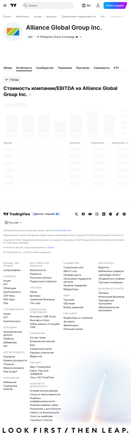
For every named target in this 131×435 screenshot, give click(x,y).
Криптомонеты (12, 291)
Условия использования (44, 390)
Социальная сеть (73, 267)
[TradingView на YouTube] (90, 214)
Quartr (51, 247)
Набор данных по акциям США (45, 325)
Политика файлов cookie (44, 404)
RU (89, 5)
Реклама (103, 292)
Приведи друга (72, 274)
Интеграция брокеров (111, 296)
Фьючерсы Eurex (39, 320)
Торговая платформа (110, 282)
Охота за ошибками (41, 416)
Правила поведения (75, 285)
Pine (5, 303)
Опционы (8, 364)
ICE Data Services (62, 230)
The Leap (35, 303)
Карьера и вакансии (42, 352)
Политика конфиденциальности (42, 400)
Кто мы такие (38, 337)
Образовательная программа (108, 309)
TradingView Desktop (10, 387)
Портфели (9, 356)
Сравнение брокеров (42, 299)
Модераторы (70, 289)
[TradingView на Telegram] (110, 214)
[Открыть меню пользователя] (98, 5)
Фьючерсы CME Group (43, 316)
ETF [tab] (116, 67)
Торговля (68, 299)
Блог (32, 345)
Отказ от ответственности (45, 394)
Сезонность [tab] (102, 67)
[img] (76, 36)
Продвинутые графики (111, 278)
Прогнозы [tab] (83, 67)
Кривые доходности (15, 360)
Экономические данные (12, 333)
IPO (5, 346)
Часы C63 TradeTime (42, 377)
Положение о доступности (45, 408)
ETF (5, 284)
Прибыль (8, 338)
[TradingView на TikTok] (117, 214)
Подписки (35, 273)
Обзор (33, 291)
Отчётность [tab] (24, 67)
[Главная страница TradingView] (13, 5)
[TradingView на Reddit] (124, 214)
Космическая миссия (42, 341)
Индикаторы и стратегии (77, 317)
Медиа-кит (36, 356)
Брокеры (35, 295)
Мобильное (9, 382)
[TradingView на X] (76, 214)
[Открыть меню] (5, 5)
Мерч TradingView (40, 366)
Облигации (9, 288)
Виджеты (103, 267)
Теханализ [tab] (65, 67)
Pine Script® (10, 371)
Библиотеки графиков (111, 271)
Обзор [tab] (7, 67)
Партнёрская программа (106, 302)
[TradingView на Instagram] (96, 214)
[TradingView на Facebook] (83, 214)
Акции (7, 280)
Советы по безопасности (44, 412)
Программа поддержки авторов (77, 280)
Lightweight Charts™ (109, 274)
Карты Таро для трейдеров (39, 372)
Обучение (69, 303)
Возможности (38, 270)
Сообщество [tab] (45, 67)
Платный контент (73, 329)
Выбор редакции (73, 307)
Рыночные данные (41, 277)
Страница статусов (41, 419)
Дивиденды (10, 342)
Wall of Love (70, 271)
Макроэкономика (13, 367)
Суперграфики (11, 270)
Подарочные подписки (43, 281)
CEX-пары (9, 295)
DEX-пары (9, 299)
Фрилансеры (70, 325)
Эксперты (69, 321)
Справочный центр (41, 348)
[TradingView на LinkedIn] (103, 214)
